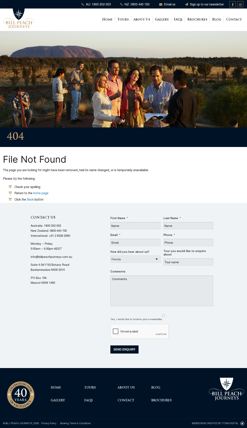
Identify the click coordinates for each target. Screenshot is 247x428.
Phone (169, 235)
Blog (216, 19)
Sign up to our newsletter (206, 4)
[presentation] (139, 331)
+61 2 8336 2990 (59, 235)
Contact (234, 19)
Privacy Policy (48, 423)
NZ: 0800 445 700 (137, 4)
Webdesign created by (215, 423)
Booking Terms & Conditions (75, 423)
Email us (169, 4)
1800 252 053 (52, 225)
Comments (117, 271)
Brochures (197, 19)
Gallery (162, 19)
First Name (119, 218)
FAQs (178, 19)
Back (30, 199)
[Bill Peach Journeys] (20, 392)
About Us (142, 19)
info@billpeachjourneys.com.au (51, 257)
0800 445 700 (58, 230)
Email (115, 235)
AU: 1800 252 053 (98, 4)
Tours (123, 19)
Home (107, 19)
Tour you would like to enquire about (184, 252)
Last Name (172, 218)
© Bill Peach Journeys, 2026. (21, 423)
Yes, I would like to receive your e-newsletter (136, 319)
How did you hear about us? (129, 251)
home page (40, 193)
